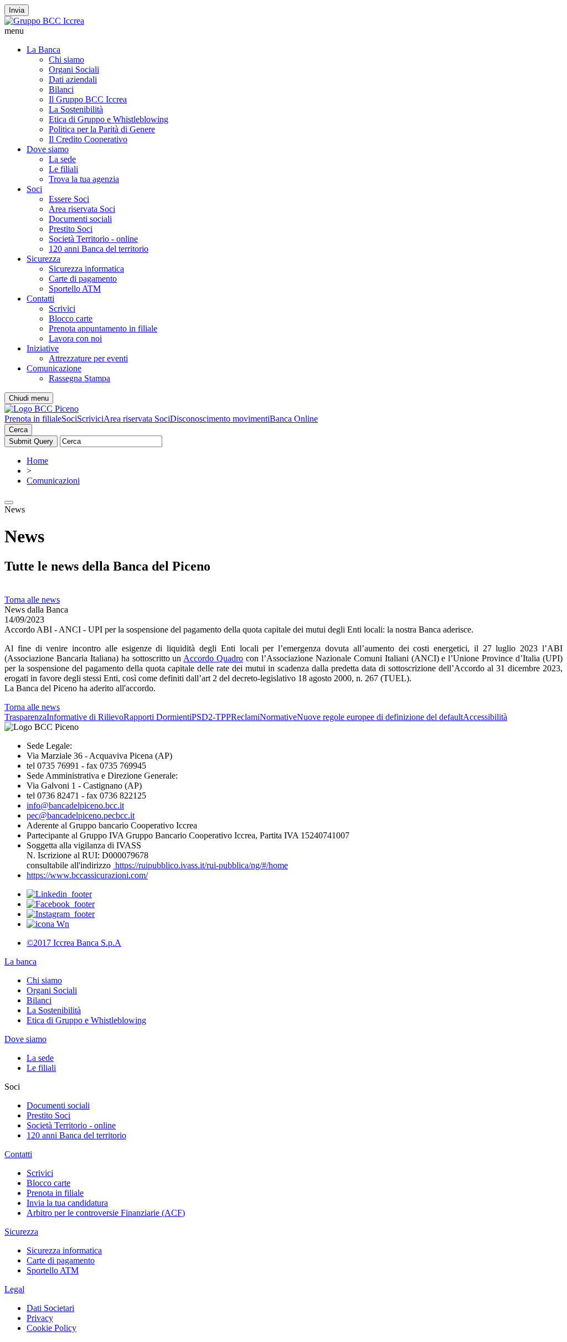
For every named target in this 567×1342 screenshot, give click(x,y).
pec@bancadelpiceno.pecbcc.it (81, 815)
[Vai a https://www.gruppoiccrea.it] (44, 20)
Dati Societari (50, 1308)
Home (37, 460)
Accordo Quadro (213, 658)
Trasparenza (25, 717)
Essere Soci (69, 199)
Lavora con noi (75, 338)
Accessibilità (485, 717)
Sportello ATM (75, 288)
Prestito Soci (70, 229)
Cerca (18, 430)
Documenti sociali (80, 219)
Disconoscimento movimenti (220, 418)
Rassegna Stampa (79, 378)
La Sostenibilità (76, 109)
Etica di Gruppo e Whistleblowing (108, 119)
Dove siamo (48, 149)
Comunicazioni (53, 480)
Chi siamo (66, 59)
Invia (16, 10)
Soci (34, 189)
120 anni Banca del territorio (98, 248)
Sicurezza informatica (86, 268)
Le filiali (63, 169)
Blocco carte (70, 318)
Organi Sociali (74, 69)
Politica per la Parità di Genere (102, 129)
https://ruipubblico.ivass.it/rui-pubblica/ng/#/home (200, 865)
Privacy (40, 1318)
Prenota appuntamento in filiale (103, 328)
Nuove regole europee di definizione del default (380, 717)
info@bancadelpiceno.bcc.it (75, 805)
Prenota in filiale (32, 418)
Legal (14, 1289)
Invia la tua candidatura (67, 1203)
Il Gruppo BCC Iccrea (88, 99)
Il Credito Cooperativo (88, 139)
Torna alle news (32, 599)
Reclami (245, 717)
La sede (62, 159)
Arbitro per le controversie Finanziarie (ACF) (106, 1212)
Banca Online (294, 418)
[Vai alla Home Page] (41, 408)
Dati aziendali (73, 79)
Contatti (40, 298)
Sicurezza (43, 258)
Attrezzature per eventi (88, 358)
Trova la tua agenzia (84, 179)
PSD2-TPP (211, 717)
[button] (283, 31)
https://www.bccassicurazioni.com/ (87, 875)
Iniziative (43, 348)
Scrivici (62, 308)
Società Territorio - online (93, 238)
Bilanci (61, 89)
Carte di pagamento (83, 278)
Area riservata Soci (82, 209)
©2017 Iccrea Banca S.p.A (74, 942)
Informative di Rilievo (85, 717)
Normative (278, 717)
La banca (20, 961)
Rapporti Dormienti (157, 717)
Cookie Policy (51, 1328)
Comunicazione (54, 368)
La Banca (43, 49)
